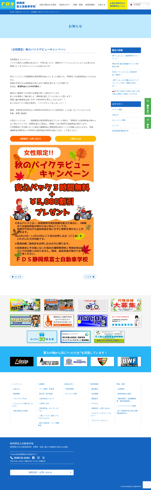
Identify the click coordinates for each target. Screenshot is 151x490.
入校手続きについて (46, 399)
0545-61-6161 (22, 457)
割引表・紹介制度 (45, 394)
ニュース (115, 125)
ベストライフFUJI (20, 399)
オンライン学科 (71, 394)
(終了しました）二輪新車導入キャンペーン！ (125, 57)
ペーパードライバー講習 (127, 406)
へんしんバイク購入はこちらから (22, 404)
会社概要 (95, 394)
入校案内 (41, 384)
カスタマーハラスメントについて (100, 414)
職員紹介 (95, 399)
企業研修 (121, 389)
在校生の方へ (64, 5)
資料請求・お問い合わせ (101, 408)
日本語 (136, 4)
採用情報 (16, 394)
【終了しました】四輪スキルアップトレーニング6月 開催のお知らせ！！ (125, 83)
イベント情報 (117, 109)
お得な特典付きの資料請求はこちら (117, 4)
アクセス (95, 403)
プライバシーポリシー (100, 420)
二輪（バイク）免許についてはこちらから (48, 417)
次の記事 (88, 277)
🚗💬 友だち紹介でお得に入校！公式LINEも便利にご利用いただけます (126, 92)
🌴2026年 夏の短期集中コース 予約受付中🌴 (125, 65)
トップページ (17, 384)
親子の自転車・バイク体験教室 (48, 424)
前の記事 (18, 277)
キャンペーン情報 (118, 120)
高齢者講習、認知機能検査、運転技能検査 (126, 400)
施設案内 (95, 389)
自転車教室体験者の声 (120, 131)
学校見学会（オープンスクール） (48, 409)
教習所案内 (90, 5)
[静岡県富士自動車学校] (18, 4)
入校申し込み (44, 403)
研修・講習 (78, 5)
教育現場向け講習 (124, 394)
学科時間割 (69, 389)
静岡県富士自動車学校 (133, 486)
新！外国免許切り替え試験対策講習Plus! (127, 412)
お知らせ (101, 5)
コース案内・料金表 (46, 389)
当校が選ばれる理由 (47, 5)
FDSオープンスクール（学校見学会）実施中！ (124, 73)
